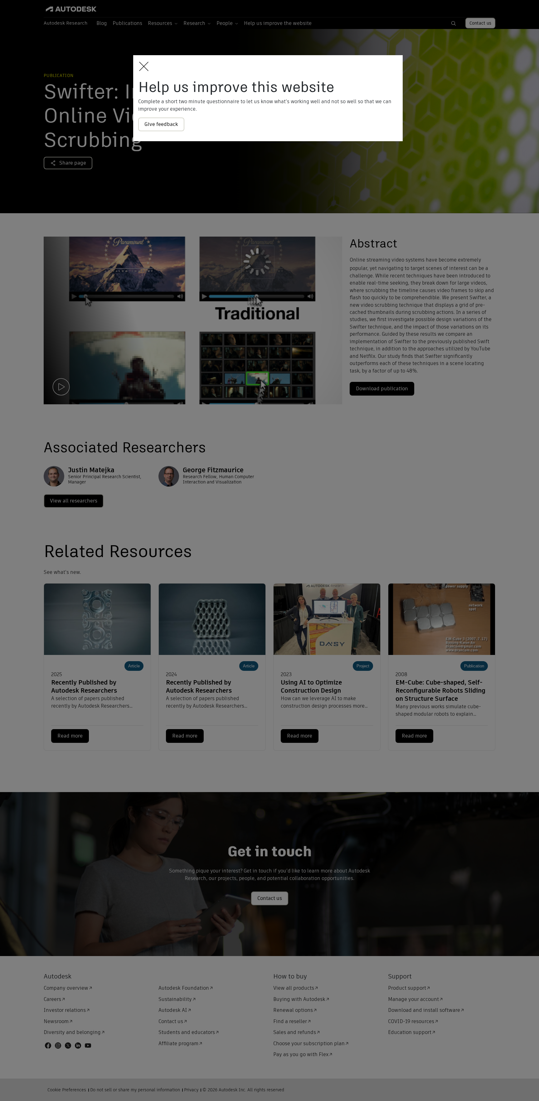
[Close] (142, 67)
